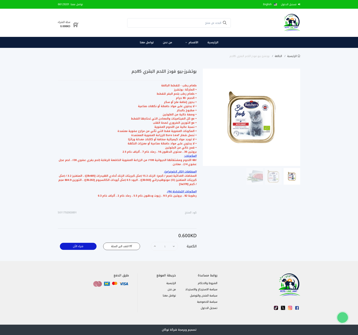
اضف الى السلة (120, 246)
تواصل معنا (147, 42)
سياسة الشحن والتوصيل (203, 295)
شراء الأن (78, 246)
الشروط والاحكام (207, 283)
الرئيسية (212, 42)
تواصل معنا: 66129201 (70, 4)
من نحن (167, 42)
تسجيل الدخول (209, 308)
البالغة (279, 56)
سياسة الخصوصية (207, 301)
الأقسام (193, 42)
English (267, 4)
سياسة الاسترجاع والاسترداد (201, 289)
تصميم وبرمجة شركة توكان (179, 329)
